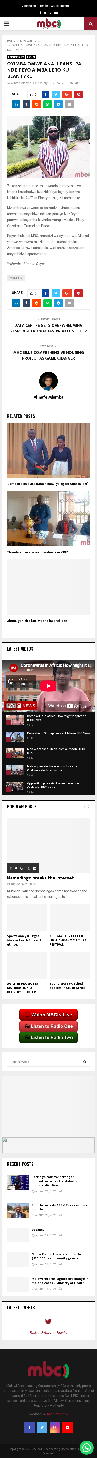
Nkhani (31, 57)
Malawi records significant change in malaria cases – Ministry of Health (60, 1281)
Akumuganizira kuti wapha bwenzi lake (37, 620)
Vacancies (29, 6)
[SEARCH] (85, 1062)
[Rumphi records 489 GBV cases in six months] (18, 1210)
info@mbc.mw (57, 1414)
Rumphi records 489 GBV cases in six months (59, 1207)
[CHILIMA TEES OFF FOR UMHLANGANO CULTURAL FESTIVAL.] (70, 917)
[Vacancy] (18, 1235)
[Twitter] (42, 1427)
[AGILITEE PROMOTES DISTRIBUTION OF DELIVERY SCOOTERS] (27, 965)
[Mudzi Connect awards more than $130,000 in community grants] (18, 1259)
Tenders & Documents (54, 6)
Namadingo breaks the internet (40, 878)
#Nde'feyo (15, 277)
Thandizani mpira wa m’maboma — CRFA (38, 552)
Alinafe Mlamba (21, 83)
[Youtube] (67, 1427)
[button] (87, 1448)
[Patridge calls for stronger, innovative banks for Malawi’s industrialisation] (18, 1182)
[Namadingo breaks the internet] (48, 845)
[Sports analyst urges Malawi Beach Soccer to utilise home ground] (27, 917)
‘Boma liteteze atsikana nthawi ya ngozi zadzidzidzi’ (47, 484)
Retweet (46, 1332)
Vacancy (38, 1229)
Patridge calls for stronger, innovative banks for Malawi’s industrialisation (55, 1181)
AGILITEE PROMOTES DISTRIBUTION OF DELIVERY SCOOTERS (22, 988)
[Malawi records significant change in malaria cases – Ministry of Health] (18, 1284)
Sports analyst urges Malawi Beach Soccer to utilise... (25, 940)
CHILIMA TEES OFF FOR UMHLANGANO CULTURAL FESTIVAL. (69, 940)
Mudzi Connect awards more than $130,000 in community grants (58, 1256)
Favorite (62, 1332)
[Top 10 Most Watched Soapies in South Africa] (70, 965)
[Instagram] (55, 1427)
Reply (33, 1332)
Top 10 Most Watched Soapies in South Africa (67, 986)
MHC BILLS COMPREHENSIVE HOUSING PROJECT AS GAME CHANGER (48, 355)
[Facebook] (29, 1427)
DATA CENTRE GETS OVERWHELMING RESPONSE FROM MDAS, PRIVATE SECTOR (48, 328)
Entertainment (16, 57)
